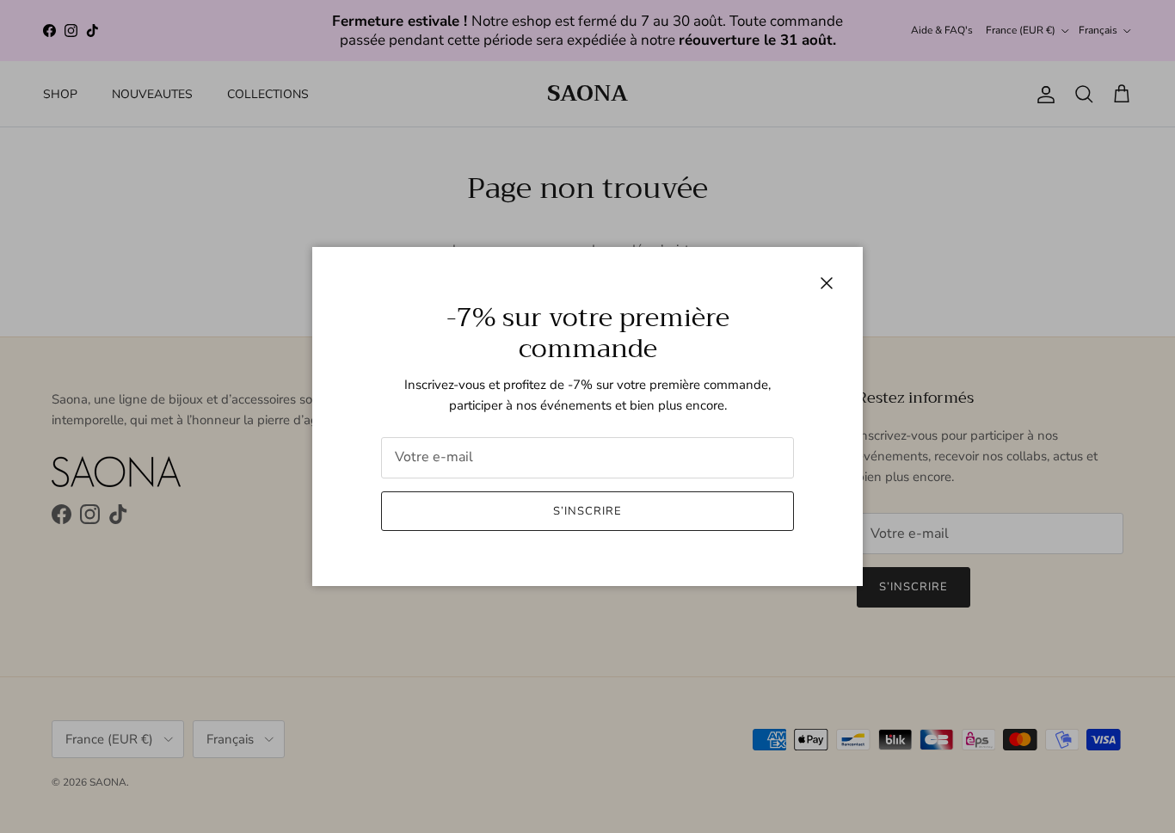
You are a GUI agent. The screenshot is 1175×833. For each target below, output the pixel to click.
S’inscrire (587, 511)
